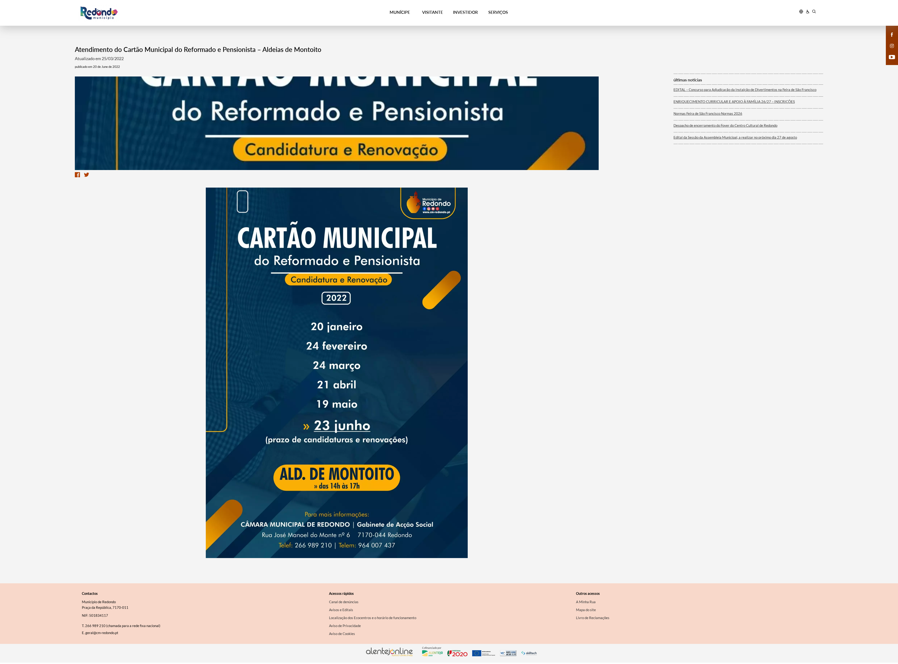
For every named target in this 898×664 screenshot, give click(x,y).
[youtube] (892, 56)
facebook (889, 39)
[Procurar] (814, 12)
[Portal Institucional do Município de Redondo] (171, 13)
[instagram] (892, 45)
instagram (889, 50)
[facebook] (892, 34)
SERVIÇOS (498, 12)
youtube (889, 62)
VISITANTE (432, 12)
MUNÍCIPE (400, 12)
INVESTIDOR (465, 12)
